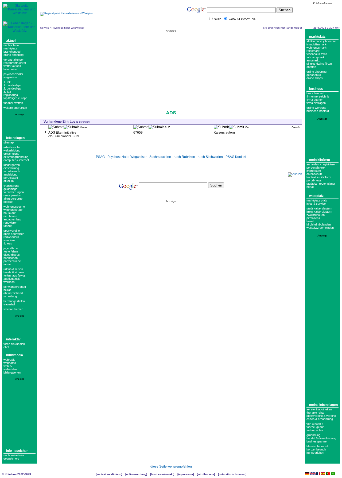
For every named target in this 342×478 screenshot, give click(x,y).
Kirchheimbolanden (318, 224)
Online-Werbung (316, 107)
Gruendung (313, 435)
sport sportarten (13, 233)
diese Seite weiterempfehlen (171, 466)
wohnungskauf (12, 209)
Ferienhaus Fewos (14, 275)
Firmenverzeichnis (317, 96)
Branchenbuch (12, 51)
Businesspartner (317, 441)
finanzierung (11, 185)
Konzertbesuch (316, 449)
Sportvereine (11, 230)
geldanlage (10, 189)
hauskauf (9, 213)
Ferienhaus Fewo (316, 54)
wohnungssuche (14, 206)
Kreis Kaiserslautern (319, 211)
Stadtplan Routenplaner (320, 183)
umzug (7, 225)
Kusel (309, 221)
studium (8, 180)
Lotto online (10, 69)
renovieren (10, 222)
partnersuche (12, 261)
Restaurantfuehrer (14, 62)
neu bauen (10, 216)
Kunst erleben (315, 452)
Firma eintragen (316, 102)
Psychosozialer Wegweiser (13, 75)
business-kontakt (317, 110)
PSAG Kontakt (236, 157)
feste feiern (10, 251)
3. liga (7, 91)
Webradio (9, 359)
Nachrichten (11, 45)
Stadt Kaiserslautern (319, 208)
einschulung (11, 168)
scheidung (10, 296)
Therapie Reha (315, 412)
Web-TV (7, 366)
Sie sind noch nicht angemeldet (282, 27)
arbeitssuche (11, 147)
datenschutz (314, 174)
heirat (7, 290)
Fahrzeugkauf (315, 427)
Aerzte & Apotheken (319, 409)
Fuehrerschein (315, 430)
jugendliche (10, 248)
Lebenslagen (15, 138)
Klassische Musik (317, 446)
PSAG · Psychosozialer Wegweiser (121, 157)
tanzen (7, 264)
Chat (6, 347)
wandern (9, 240)
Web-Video (10, 369)
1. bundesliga (12, 85)
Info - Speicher (17, 451)
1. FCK (7, 82)
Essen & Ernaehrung (319, 419)
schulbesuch (11, 171)
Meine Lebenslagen (323, 405)
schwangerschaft (14, 286)
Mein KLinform (319, 160)
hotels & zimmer (13, 272)
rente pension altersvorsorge (12, 197)
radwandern (11, 237)
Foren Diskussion (14, 343)
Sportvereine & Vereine (321, 415)
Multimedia (14, 355)
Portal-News (314, 180)
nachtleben (10, 257)
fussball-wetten (13, 102)
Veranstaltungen (13, 59)
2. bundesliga (12, 88)
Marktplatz (10, 48)
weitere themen (13, 309)
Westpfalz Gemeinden (320, 227)
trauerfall (9, 304)
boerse (8, 201)
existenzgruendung (15, 156)
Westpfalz (316, 196)
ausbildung (10, 174)
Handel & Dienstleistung (321, 438)
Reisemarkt (313, 50)
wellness (9, 281)
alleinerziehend (13, 293)
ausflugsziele (11, 278)
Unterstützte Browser (232, 474)
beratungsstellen (14, 301)
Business (316, 89)
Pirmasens (313, 218)
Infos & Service (316, 203)
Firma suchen (314, 99)
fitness (7, 243)
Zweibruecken (315, 214)
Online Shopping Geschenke (316, 73)
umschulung (11, 153)
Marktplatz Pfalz (316, 200)
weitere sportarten (15, 107)
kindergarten (11, 164)
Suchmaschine (160, 157)
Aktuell (11, 40)
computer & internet (16, 160)
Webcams (9, 362)
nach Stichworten (210, 157)
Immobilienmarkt (316, 44)
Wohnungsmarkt (316, 47)
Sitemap (8, 142)
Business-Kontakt (162, 474)
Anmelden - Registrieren (321, 164)
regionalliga (10, 94)
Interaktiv (13, 339)
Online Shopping (13, 54)
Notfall (310, 186)
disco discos (11, 254)
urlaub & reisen (13, 269)
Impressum (313, 170)
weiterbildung (11, 150)
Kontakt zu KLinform (318, 177)
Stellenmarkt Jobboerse (321, 41)
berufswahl (10, 177)
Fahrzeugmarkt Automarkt (315, 59)
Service (44, 27)
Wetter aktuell (12, 66)
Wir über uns (206, 474)
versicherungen (13, 192)
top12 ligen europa (15, 98)
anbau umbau (12, 219)
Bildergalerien (12, 372)
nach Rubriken (184, 157)
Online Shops (314, 78)
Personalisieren (316, 167)
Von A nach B (314, 423)
